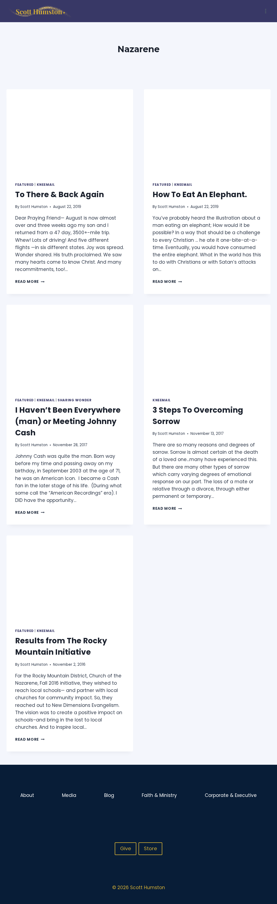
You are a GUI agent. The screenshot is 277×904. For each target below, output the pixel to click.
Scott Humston (34, 206)
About (27, 795)
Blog (109, 795)
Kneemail (46, 185)
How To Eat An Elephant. (200, 194)
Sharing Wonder (74, 400)
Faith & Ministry (159, 795)
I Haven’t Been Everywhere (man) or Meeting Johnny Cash (68, 421)
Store (150, 848)
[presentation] (69, 131)
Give (125, 848)
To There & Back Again (59, 194)
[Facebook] (244, 813)
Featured (24, 185)
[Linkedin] (266, 813)
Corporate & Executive (231, 795)
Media (69, 795)
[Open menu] (265, 11)
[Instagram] (255, 813)
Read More (30, 281)
